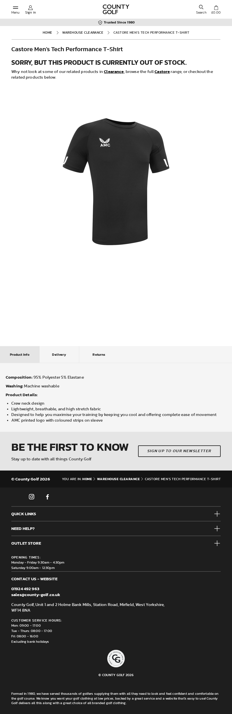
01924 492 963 (25, 588)
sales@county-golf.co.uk (35, 594)
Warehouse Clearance (82, 32)
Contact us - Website (34, 578)
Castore (162, 71)
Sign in (30, 12)
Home (47, 32)
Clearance (114, 71)
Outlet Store (26, 543)
